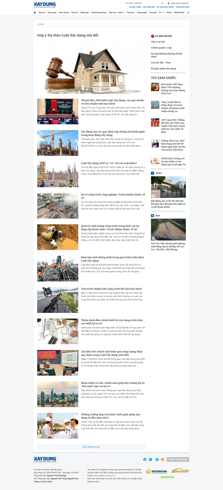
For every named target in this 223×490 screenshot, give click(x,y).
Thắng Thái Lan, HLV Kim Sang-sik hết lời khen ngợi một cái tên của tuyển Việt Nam (173, 145)
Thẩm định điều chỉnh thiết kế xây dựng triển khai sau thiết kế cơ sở (112, 322)
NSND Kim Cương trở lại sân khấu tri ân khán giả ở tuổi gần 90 (173, 161)
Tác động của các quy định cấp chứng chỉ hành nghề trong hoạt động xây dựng (113, 133)
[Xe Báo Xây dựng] (180, 470)
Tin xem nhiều (163, 78)
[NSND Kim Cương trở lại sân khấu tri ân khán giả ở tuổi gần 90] (155, 161)
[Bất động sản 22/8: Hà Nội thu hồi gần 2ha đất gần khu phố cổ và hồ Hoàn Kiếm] (168, 187)
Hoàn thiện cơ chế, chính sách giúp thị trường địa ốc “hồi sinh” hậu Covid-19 (113, 384)
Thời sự (41, 12)
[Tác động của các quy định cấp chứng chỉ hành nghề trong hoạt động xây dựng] (57, 143)
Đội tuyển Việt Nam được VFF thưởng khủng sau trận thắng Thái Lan (173, 89)
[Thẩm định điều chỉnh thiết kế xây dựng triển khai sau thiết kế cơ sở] (57, 331)
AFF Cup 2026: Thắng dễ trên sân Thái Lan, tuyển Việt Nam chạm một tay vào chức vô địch (173, 125)
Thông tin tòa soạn (178, 459)
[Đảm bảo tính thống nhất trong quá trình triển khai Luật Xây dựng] (57, 268)
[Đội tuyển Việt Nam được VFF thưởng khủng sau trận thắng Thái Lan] (155, 87)
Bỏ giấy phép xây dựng (163, 68)
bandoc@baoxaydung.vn (104, 475)
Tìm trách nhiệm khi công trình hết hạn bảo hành (111, 289)
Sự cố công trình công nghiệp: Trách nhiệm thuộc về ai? (113, 196)
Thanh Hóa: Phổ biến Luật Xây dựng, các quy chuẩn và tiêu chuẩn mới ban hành (112, 102)
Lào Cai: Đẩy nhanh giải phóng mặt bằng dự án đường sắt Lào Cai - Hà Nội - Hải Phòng (168, 246)
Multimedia (179, 12)
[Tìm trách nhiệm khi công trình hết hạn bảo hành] (57, 300)
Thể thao (130, 12)
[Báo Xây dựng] (45, 5)
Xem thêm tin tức (91, 447)
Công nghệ (142, 12)
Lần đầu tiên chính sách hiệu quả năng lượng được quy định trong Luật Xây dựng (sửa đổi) (112, 353)
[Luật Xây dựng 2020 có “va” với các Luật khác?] (57, 174)
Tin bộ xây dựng (182, 7)
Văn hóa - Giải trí (116, 12)
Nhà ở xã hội (158, 41)
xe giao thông (135, 7)
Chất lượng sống (98, 12)
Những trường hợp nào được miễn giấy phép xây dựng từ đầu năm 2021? (110, 416)
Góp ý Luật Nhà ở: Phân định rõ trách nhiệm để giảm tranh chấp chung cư (173, 107)
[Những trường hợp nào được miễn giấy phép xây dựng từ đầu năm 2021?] (57, 426)
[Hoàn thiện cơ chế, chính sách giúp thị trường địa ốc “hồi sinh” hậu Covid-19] (57, 394)
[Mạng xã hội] (157, 459)
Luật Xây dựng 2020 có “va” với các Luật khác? (109, 163)
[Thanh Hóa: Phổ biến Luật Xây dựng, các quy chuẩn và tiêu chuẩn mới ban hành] (57, 111)
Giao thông (64, 12)
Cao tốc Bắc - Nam (161, 62)
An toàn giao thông (165, 7)
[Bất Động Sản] (156, 471)
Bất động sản (149, 7)
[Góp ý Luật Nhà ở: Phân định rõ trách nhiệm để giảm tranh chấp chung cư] (155, 105)
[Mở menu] (188, 12)
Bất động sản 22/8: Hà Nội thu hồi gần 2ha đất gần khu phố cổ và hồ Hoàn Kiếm (168, 203)
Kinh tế (74, 12)
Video (169, 12)
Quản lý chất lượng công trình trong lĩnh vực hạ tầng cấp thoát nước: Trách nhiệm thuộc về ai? (110, 227)
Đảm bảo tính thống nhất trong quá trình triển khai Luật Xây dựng (112, 259)
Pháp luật (84, 12)
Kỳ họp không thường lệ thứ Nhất (166, 55)
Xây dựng (52, 12)
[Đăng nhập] (168, 3)
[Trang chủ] (35, 12)
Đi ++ (161, 12)
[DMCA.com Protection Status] (167, 477)
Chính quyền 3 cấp (161, 47)
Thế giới (153, 12)
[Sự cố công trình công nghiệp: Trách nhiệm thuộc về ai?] (57, 206)
